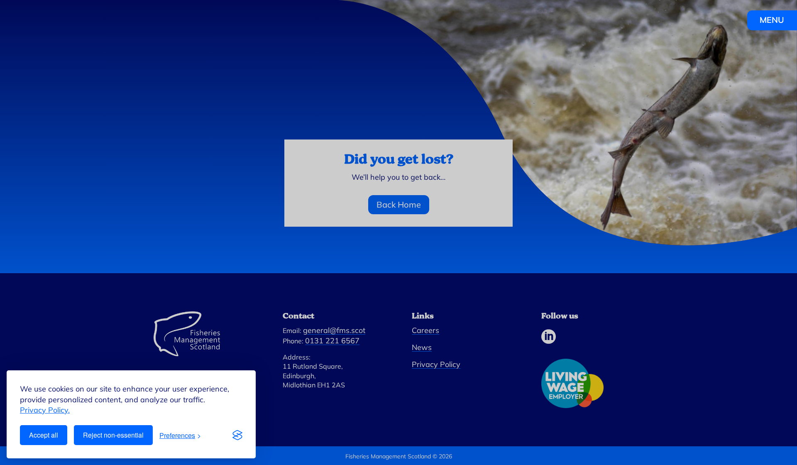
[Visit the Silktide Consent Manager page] (237, 435)
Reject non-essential (113, 435)
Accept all (43, 435)
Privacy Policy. (45, 410)
